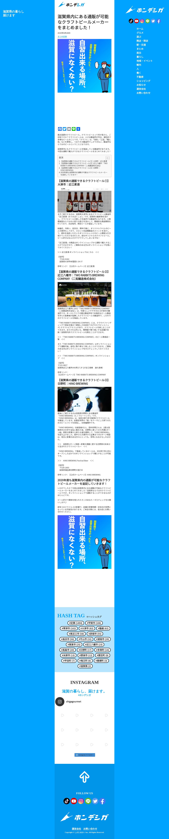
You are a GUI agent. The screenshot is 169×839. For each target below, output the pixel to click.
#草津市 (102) (69, 628)
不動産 (140, 76)
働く (139, 72)
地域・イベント (145, 60)
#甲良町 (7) (69, 660)
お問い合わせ (90, 828)
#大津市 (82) (86, 628)
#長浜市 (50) (67, 639)
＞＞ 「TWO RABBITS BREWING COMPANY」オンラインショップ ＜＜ (84, 357)
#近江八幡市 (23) (94, 644)
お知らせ (141, 84)
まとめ (140, 48)
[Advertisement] (84, 109)
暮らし (140, 56)
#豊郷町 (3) (101, 660)
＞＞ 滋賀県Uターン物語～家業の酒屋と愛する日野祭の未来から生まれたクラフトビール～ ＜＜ (84, 445)
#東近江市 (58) (76, 633)
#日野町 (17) (85, 649)
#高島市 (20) (67, 649)
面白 (139, 52)
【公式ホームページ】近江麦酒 (81, 266)
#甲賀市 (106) (94, 622)
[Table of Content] (108, 158)
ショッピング (143, 80)
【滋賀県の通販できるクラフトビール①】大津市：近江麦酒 (83, 161)
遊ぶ (139, 36)
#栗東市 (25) (74, 644)
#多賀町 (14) (102, 649)
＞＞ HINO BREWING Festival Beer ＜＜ (76, 460)
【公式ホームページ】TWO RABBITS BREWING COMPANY (82, 374)
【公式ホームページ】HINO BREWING (84, 474)
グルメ (140, 32)
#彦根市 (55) (95, 633)
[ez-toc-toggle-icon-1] (106, 158)
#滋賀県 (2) (85, 666)
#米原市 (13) (68, 655)
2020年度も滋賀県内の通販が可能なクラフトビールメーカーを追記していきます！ (83, 173)
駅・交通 (141, 44)
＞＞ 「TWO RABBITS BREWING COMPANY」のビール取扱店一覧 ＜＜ (84, 338)
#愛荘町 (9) (102, 655)
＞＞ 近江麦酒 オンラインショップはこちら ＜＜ (78, 252)
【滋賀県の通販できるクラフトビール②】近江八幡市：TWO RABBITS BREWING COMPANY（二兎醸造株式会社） (83, 164)
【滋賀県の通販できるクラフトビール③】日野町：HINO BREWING (80, 169)
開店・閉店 (142, 40)
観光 (139, 64)
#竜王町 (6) (85, 660)
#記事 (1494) (75, 622)
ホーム (140, 28)
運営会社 (76, 828)
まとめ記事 (62, 36)
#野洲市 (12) (85, 655)
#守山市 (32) (85, 639)
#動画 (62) (103, 628)
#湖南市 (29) (102, 639)
